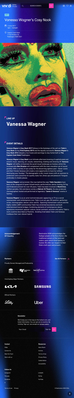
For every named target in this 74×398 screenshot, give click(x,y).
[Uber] (48, 302)
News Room (41, 347)
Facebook (7, 379)
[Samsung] (48, 286)
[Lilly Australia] (18, 302)
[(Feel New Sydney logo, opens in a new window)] (39, 270)
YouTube (40, 379)
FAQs (6, 347)
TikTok (40, 376)
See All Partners (60, 259)
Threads (7, 376)
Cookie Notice (42, 360)
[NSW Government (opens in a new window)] (11, 270)
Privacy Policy (42, 357)
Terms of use (8, 388)
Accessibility (42, 364)
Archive (40, 350)
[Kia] (18, 286)
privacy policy (44, 324)
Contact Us (8, 350)
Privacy (16, 388)
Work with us (8, 357)
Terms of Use (42, 354)
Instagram (8, 373)
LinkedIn (40, 373)
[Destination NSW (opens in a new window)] (25, 270)
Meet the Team (9, 354)
